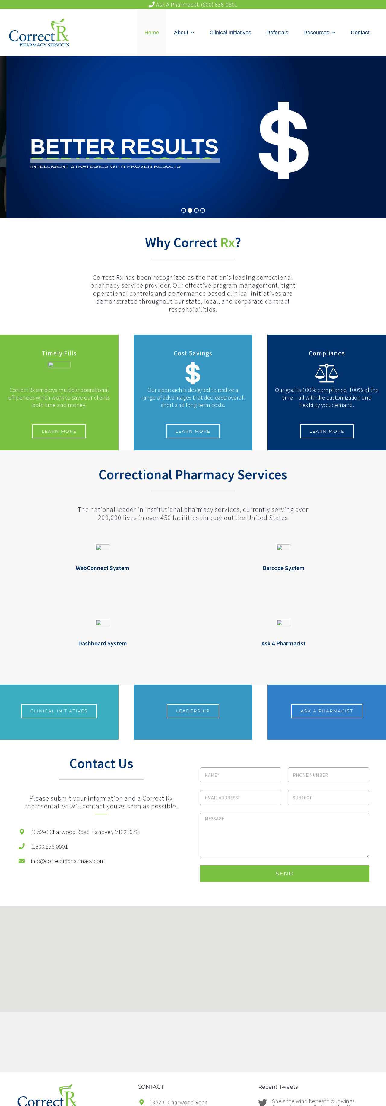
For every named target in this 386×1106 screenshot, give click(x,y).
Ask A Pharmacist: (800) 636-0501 (196, 5)
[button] (192, 950)
